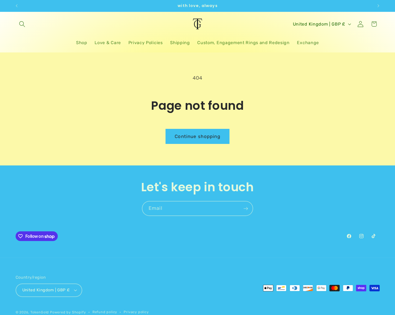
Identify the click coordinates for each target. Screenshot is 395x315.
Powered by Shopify (68, 312)
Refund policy (104, 312)
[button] (22, 24)
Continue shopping (197, 136)
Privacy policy (136, 312)
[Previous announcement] (17, 6)
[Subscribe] (246, 208)
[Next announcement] (378, 6)
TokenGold (39, 312)
